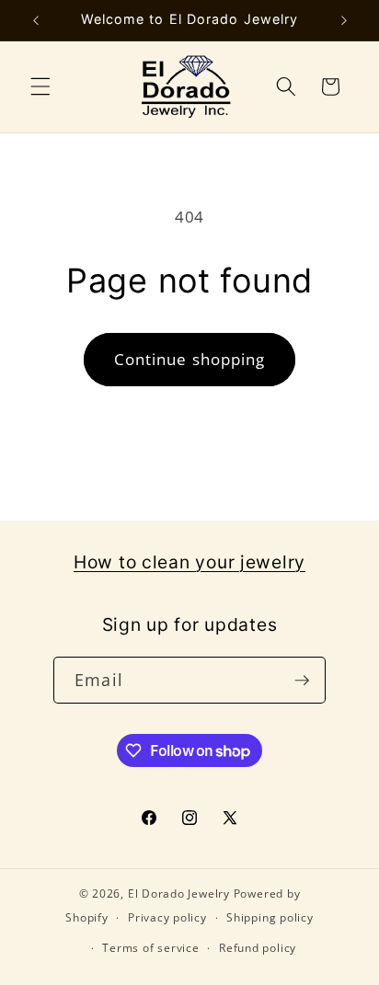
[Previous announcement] (36, 20)
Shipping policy (270, 917)
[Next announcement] (344, 20)
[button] (40, 86)
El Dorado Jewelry (179, 893)
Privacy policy (167, 917)
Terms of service (150, 948)
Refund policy (257, 948)
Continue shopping (190, 359)
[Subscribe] (302, 680)
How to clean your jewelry (189, 562)
